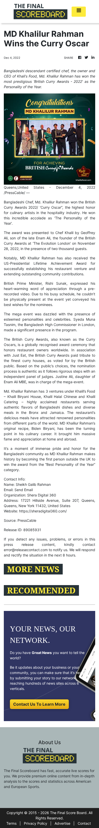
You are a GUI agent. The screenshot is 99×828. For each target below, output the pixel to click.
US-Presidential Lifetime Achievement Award (45, 263)
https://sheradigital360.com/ (43, 511)
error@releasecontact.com (26, 550)
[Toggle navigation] (79, 12)
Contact (84, 823)
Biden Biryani (42, 428)
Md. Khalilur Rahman (52, 202)
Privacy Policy (35, 823)
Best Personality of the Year (70, 464)
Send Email (23, 490)
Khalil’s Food (85, 391)
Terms (11, 823)
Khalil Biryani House (24, 396)
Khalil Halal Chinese (60, 396)
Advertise (62, 823)
